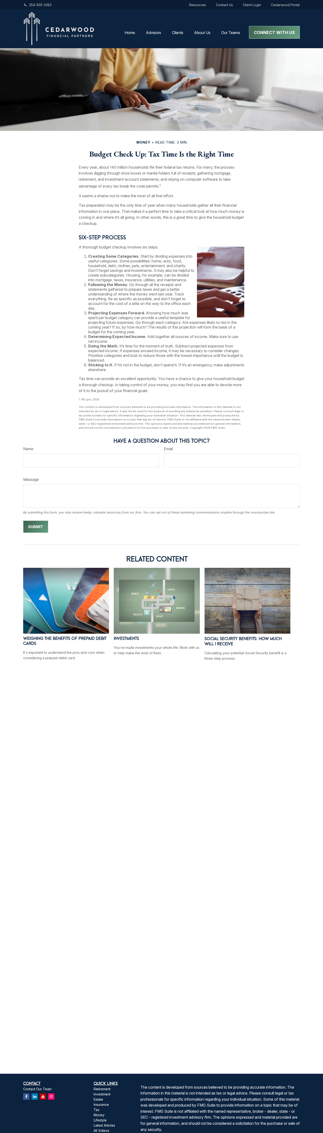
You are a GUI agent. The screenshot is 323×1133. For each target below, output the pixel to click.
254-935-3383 (40, 5)
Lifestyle (100, 1120)
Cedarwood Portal (285, 5)
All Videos (101, 1131)
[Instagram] (51, 1096)
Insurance (101, 1105)
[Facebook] (26, 1096)
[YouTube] (43, 1096)
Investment (102, 1094)
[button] (130, 32)
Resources (197, 5)
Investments (126, 638)
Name (28, 448)
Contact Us (224, 5)
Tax (97, 1110)
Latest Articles (104, 1125)
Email (168, 448)
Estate (98, 1099)
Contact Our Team (37, 1089)
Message (31, 479)
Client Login (252, 5)
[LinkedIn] (34, 1096)
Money (99, 1115)
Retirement (102, 1089)
